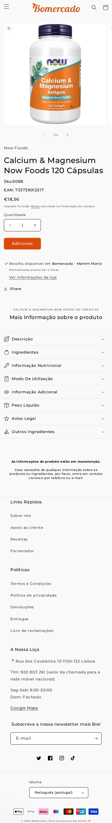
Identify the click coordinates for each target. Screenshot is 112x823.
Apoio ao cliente (26, 527)
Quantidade (15, 215)
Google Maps (24, 707)
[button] (6, 6)
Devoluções (22, 607)
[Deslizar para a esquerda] (44, 134)
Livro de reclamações (31, 630)
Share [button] (16, 288)
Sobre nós (20, 515)
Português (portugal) (54, 792)
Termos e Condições (30, 583)
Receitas (19, 539)
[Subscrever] (95, 738)
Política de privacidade (33, 595)
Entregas (19, 619)
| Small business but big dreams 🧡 (69, 821)
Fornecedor (22, 551)
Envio (35, 206)
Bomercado (39, 821)
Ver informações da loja (33, 277)
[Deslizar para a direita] (67, 134)
